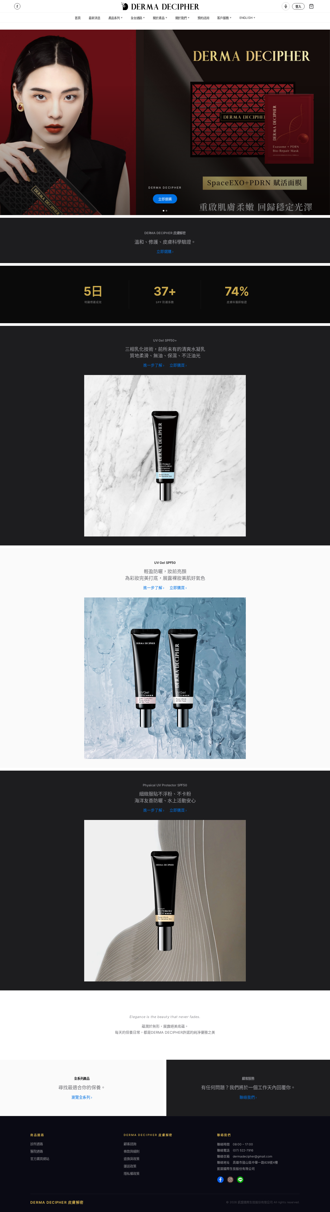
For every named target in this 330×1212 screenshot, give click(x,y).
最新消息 (94, 18)
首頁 (78, 18)
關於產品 (160, 18)
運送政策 (130, 1166)
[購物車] (311, 6)
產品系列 (115, 18)
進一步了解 (153, 365)
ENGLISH (247, 18)
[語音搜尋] (286, 6)
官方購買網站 (39, 1159)
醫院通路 (36, 1151)
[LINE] (240, 1179)
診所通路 (36, 1144)
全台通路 (138, 18)
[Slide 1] (163, 210)
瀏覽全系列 (81, 1097)
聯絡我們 (248, 1097)
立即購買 (178, 365)
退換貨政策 (131, 1159)
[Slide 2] (166, 210)
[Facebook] (220, 1179)
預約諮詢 (203, 18)
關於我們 (182, 18)
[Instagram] (230, 1179)
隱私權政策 (131, 1173)
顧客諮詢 (130, 1144)
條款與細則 (131, 1151)
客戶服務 (224, 18)
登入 (298, 6)
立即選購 (165, 199)
